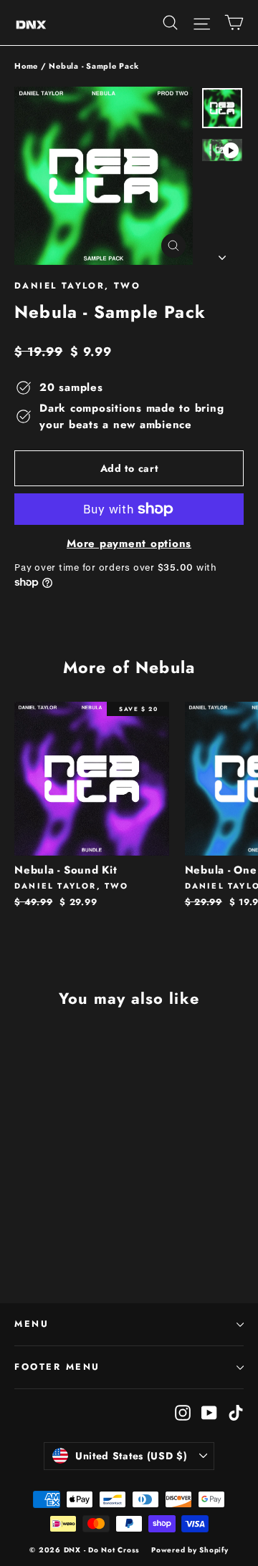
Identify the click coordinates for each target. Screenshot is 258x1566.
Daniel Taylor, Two (77, 285)
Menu (31, 1324)
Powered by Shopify (190, 1550)
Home (26, 66)
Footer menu (57, 1366)
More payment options (129, 543)
